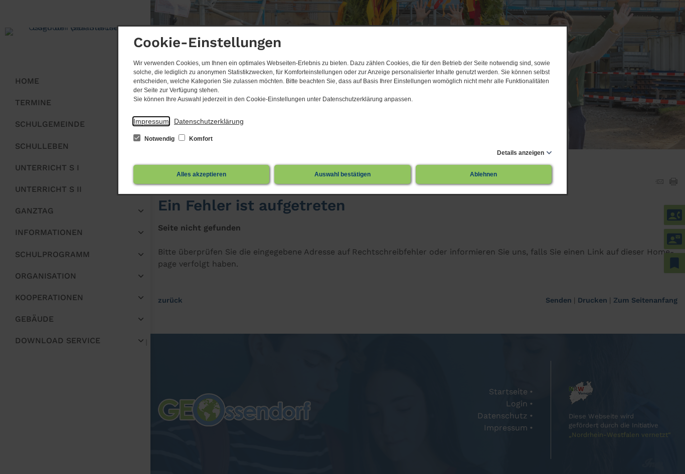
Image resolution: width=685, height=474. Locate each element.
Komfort (200, 138)
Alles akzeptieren (201, 174)
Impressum (151, 121)
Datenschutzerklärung (209, 121)
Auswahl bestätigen (342, 174)
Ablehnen (483, 174)
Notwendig (159, 138)
